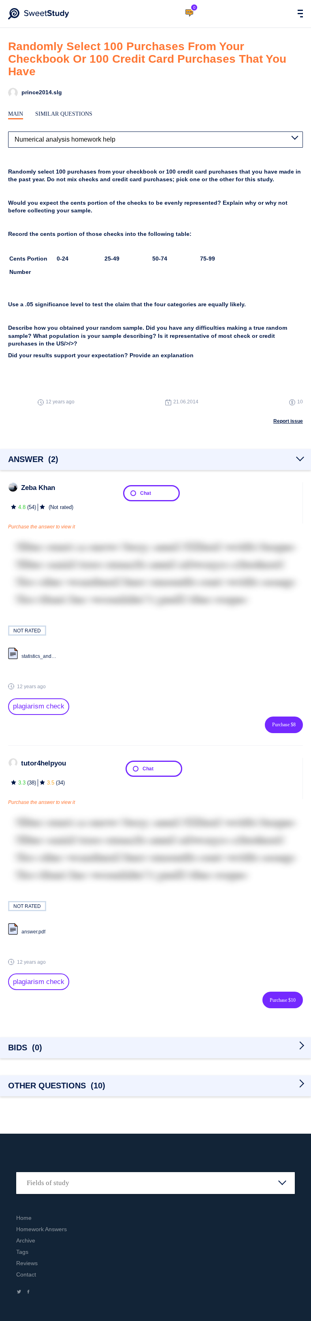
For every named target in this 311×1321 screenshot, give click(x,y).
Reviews (27, 1263)
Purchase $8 (284, 724)
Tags (22, 1252)
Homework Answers (41, 1229)
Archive (25, 1240)
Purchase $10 (283, 1000)
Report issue (288, 421)
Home (24, 1218)
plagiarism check (38, 706)
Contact (26, 1274)
